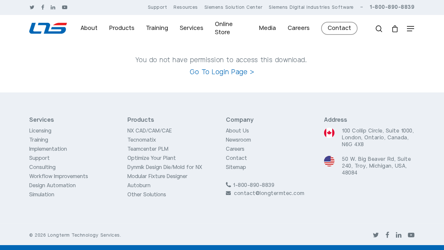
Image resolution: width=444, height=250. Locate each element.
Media (267, 28)
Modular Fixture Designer (157, 176)
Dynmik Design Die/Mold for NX (164, 167)
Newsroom (238, 140)
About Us (237, 131)
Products (121, 28)
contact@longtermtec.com (269, 193)
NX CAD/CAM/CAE (149, 131)
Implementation (48, 149)
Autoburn (138, 185)
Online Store (224, 28)
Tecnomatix (141, 140)
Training (157, 28)
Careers (298, 28)
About (89, 28)
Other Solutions (146, 195)
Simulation (41, 195)
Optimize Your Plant (151, 158)
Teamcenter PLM (147, 149)
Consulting (42, 167)
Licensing (40, 131)
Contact (339, 28)
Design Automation (52, 185)
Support (39, 158)
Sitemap (236, 167)
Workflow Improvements (58, 176)
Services (191, 28)
